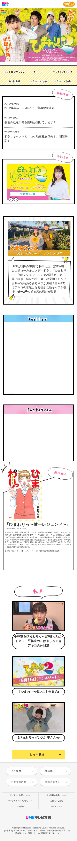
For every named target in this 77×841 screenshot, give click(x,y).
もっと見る (37, 754)
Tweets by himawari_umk (8, 393)
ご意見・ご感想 (56, 801)
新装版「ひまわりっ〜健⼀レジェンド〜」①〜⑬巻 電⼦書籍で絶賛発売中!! (32, 551)
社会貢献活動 (18, 782)
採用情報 (20, 806)
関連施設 (50, 771)
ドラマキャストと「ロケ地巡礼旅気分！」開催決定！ (36, 138)
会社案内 (16, 771)
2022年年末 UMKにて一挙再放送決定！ (30, 108)
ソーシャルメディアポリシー (20, 801)
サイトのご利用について (20, 795)
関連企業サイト (53, 782)
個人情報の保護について (56, 795)
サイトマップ (56, 806)
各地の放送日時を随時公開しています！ (30, 122)
